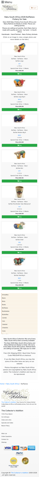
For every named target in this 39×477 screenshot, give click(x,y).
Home (2, 384)
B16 (19, 242)
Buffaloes (5, 308)
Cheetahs (5, 327)
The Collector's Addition (8, 402)
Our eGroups (5, 417)
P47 (19, 206)
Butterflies (5, 314)
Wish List (4, 433)
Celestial (4, 324)
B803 (19, 99)
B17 (20, 63)
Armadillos (5, 294)
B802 (19, 135)
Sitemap (4, 442)
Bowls (4, 304)
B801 (19, 278)
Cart (34, 8)
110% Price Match (6, 414)
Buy (20, 74)
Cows (3, 331)
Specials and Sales (7, 423)
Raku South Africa (12, 384)
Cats (3, 321)
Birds (3, 301)
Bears (4, 298)
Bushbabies (5, 311)
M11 (19, 171)
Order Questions (6, 436)
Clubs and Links (6, 420)
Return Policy (5, 425)
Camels (4, 318)
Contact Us (4, 439)
